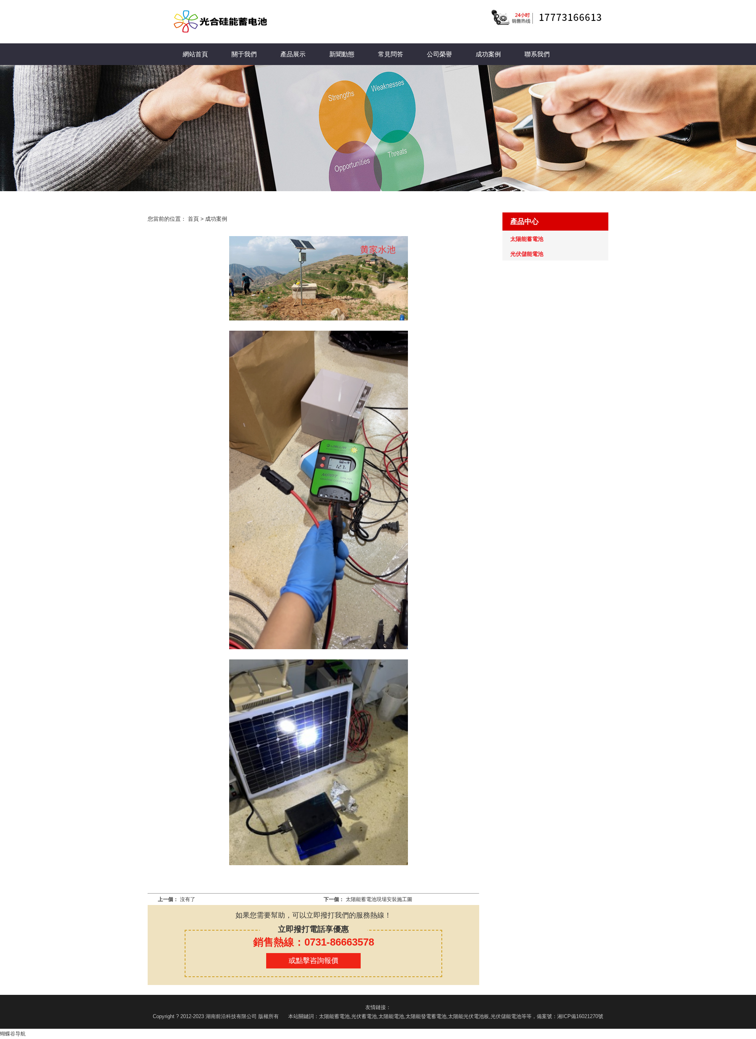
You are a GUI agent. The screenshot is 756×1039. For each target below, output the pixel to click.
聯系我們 (537, 54)
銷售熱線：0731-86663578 (313, 942)
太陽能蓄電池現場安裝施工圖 (379, 899)
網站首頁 (195, 54)
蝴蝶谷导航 (13, 1034)
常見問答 (390, 54)
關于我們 (244, 54)
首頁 (193, 219)
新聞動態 (341, 54)
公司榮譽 (439, 54)
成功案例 (488, 54)
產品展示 (293, 54)
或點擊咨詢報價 (313, 961)
